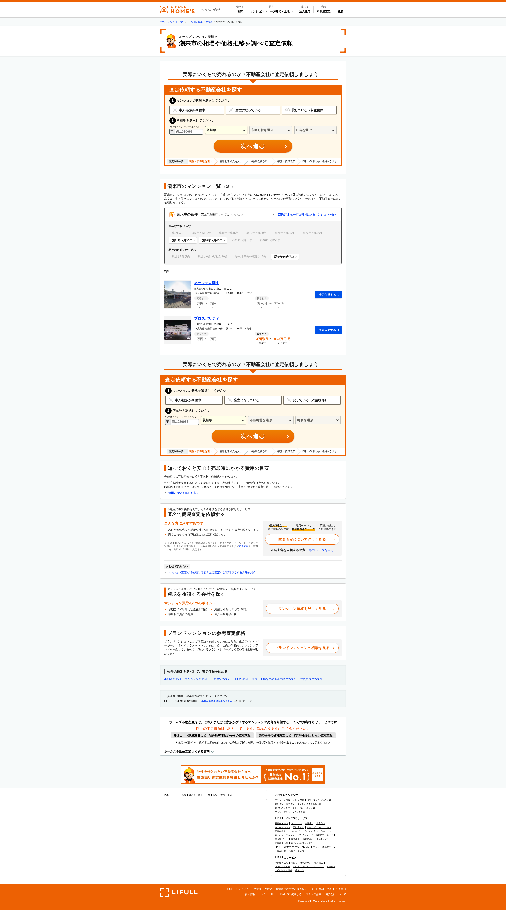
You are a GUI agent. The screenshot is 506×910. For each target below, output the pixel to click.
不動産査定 (324, 11)
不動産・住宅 (281, 823)
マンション (296, 823)
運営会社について (335, 894)
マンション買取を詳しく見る (302, 609)
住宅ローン (326, 831)
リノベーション (282, 827)
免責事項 (341, 889)
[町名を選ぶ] (315, 130)
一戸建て (309, 823)
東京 (184, 795)
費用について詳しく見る (183, 492)
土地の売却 (241, 679)
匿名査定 (243, 546)
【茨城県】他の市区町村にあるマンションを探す (307, 214)
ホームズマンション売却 (319, 827)
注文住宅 (304, 11)
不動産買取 (298, 800)
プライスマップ (305, 835)
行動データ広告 (296, 851)
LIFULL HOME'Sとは (238, 889)
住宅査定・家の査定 (285, 804)
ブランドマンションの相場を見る (302, 648)
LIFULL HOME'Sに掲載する (286, 894)
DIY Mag (306, 847)
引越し (294, 862)
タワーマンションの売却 (319, 800)
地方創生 (318, 862)
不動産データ (328, 847)
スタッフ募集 (313, 894)
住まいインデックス (285, 835)
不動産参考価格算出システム (217, 701)
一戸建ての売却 (220, 679)
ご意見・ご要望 (263, 889)
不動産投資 (280, 831)
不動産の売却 (172, 679)
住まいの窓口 (311, 831)
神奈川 (192, 795)
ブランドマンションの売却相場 (290, 812)
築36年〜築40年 (212, 240)
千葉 (208, 795)
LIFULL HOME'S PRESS (287, 847)
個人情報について (255, 894)
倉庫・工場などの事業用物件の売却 (274, 679)
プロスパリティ (206, 318)
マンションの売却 (196, 679)
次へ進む (253, 146)
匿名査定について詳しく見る (302, 539)
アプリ (316, 847)
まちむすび (321, 839)
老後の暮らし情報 (283, 870)
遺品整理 (331, 866)
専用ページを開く (321, 550)
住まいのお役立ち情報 (302, 843)
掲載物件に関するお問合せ (291, 889)
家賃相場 (295, 839)
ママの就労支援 (282, 866)
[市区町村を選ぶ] (270, 130)
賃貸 (240, 11)
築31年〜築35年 (182, 240)
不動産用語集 (281, 843)
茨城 (215, 795)
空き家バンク (281, 839)
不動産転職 (280, 851)
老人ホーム (305, 862)
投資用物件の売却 (311, 679)
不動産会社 (308, 839)
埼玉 (200, 795)
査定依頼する (327, 294)
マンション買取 (282, 800)
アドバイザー (295, 831)
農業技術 (299, 870)
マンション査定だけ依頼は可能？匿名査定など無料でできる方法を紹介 (211, 572)
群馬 (230, 795)
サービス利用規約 (321, 889)
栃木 (222, 795)
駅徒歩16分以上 (284, 256)
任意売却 (310, 808)
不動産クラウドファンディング (308, 866)
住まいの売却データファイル (289, 808)
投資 (341, 11)
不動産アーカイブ (324, 835)
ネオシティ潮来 (206, 283)
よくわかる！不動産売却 (309, 804)
